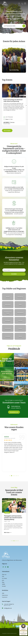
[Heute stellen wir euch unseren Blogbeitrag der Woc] (7, 374)
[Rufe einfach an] (8, 407)
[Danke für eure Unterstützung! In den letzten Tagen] (7, 360)
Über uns (4, 574)
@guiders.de (14, 348)
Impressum (4, 597)
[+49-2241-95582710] (2, 604)
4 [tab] (15, 541)
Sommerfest (14, 70)
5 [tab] (16, 541)
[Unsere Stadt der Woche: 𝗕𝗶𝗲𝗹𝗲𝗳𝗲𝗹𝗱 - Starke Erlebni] (21, 360)
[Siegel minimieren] (26, 626)
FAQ (3, 576)
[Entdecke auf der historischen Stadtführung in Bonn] (21, 388)
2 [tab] (12, 541)
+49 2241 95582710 (16, 408)
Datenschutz (5, 595)
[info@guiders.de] (2, 608)
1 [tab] (11, 541)
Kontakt (4, 586)
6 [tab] (18, 541)
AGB (3, 593)
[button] (26, 58)
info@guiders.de (8, 608)
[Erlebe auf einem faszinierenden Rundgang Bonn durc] (21, 374)
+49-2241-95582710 (9, 604)
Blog (3, 582)
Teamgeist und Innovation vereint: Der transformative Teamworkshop (13, 517)
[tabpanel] (14, 517)
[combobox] (12, 25)
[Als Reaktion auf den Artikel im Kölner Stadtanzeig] (7, 388)
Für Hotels (4, 578)
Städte (3, 584)
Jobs (3, 580)
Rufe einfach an (15, 406)
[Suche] (23, 25)
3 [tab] (14, 541)
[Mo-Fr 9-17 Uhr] (22, 3)
